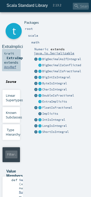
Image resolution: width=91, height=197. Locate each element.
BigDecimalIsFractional (61, 71)
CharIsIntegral (54, 89)
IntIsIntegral (53, 119)
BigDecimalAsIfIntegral (61, 59)
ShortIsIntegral (55, 132)
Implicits (50, 113)
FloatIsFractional (57, 107)
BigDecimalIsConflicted (61, 65)
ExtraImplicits (54, 101)
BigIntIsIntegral (56, 77)
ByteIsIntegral (54, 83)
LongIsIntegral (54, 126)
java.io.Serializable (54, 53)
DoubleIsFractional (58, 95)
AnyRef (10, 67)
